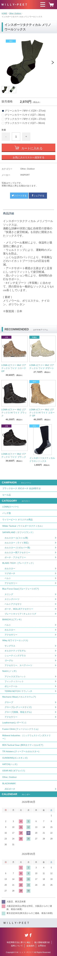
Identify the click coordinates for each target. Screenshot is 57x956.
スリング (9, 594)
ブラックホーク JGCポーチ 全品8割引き (21, 488)
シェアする (39, 195)
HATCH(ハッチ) (9, 764)
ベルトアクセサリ (13, 604)
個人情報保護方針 (42, 942)
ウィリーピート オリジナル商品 (17, 519)
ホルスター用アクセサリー (17, 552)
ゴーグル (9, 660)
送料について (17, 946)
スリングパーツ (12, 599)
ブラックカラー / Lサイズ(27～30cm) (25, 123)
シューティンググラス (15, 655)
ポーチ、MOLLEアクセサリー (19, 609)
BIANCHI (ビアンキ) (11, 619)
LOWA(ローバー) (10, 506)
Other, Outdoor (15, 13)
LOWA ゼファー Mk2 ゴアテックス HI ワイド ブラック (14, 412)
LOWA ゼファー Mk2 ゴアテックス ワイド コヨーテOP (13, 368)
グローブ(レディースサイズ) (18, 707)
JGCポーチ (10, 789)
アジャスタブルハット (15, 676)
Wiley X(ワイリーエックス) (15, 640)
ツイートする (20, 195)
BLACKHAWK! (9, 783)
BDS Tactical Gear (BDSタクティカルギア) (22, 745)
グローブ (9, 702)
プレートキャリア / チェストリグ (20, 614)
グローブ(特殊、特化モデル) (18, 712)
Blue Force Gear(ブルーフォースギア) (20, 589)
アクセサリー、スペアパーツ (18, 665)
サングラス (10, 646)
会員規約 (30, 946)
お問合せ (42, 946)
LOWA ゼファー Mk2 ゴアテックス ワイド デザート (41, 366)
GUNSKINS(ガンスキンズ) (15, 758)
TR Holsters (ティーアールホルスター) (20, 751)
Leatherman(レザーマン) (14, 722)
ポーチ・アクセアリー (15, 557)
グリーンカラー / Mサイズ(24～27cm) (25, 111)
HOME (4, 13)
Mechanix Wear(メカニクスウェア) (19, 697)
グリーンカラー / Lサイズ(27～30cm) (25, 115)
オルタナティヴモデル (15, 650)
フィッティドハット (14, 681)
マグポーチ (10, 573)
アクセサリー (11, 583)
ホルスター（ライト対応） (17, 542)
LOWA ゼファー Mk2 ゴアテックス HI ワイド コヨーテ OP (42, 412)
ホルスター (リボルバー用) (17, 547)
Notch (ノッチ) (9, 671)
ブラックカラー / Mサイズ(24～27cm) (25, 119)
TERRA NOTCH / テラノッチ (18, 691)
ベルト (8, 578)
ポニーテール (11, 686)
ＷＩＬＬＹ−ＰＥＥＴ (14, 4)
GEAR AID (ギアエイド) (13, 770)
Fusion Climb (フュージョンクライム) (20, 729)
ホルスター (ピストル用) (16, 538)
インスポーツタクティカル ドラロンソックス (42, 459)
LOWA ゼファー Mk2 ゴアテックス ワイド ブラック (13, 455)
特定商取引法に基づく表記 (19, 942)
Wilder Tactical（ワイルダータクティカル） (23, 526)
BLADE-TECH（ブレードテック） (18, 563)
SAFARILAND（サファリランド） (18, 532)
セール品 (6, 495)
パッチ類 (6, 513)
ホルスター (10, 568)
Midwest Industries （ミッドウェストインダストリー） (26, 737)
